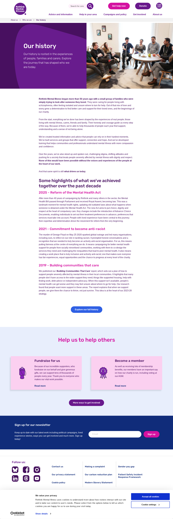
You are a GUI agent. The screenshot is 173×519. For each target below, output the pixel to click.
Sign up (151, 434)
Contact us (57, 466)
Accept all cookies (150, 496)
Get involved (139, 14)
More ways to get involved (86, 402)
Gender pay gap (126, 466)
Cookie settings (149, 504)
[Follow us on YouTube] (36, 478)
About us (157, 14)
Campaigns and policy (115, 14)
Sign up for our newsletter (32, 425)
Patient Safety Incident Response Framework (130, 475)
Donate (143, 6)
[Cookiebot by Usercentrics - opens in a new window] (17, 514)
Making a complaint (95, 466)
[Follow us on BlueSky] (15, 469)
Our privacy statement (63, 474)
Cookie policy (58, 482)
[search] (90, 6)
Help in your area (88, 14)
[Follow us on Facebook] (26, 469)
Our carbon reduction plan (98, 474)
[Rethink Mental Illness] (20, 9)
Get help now (119, 6)
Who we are (27, 20)
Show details (41, 514)
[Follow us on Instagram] (36, 469)
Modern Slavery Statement (99, 482)
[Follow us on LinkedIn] (15, 478)
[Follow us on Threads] (26, 478)
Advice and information (61, 14)
